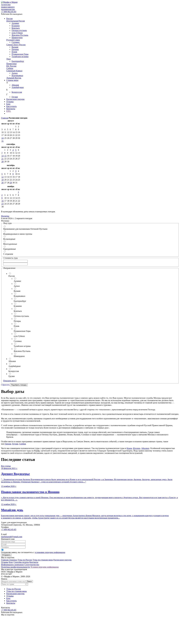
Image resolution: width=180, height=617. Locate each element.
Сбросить (5, 385)
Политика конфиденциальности (15, 567)
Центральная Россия (15, 21)
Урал (8, 59)
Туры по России (25, 560)
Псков (14, 52)
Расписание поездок (15, 99)
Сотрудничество (31, 564)
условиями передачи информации (50, 552)
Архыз (15, 73)
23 (2, 204)
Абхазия (15, 85)
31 (2, 141)
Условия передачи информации (44, 567)
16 (2, 201)
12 (2, 177)
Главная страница (9, 560)
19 (2, 180)
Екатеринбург (18, 61)
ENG (8, 111)
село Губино (17, 33)
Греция (8, 444)
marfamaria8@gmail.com (11, 537)
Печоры (15, 49)
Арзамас (15, 23)
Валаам (15, 47)
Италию (136, 448)
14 (2, 156)
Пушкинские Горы (20, 54)
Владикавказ (17, 75)
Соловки (16, 42)
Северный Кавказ (14, 71)
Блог (8, 104)
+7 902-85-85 (8, 12)
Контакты (10, 109)
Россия (9, 18)
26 (2, 183)
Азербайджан (18, 87)
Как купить (11, 106)
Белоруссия (17, 92)
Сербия (22, 444)
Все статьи (6, 466)
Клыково (16, 26)
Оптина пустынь (19, 30)
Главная (4, 118)
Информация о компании (12, 564)
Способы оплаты (21, 562)
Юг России (11, 66)
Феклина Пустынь (20, 35)
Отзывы (10, 101)
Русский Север (13, 40)
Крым (129, 448)
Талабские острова (20, 56)
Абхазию (145, 448)
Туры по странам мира (43, 560)
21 (2, 159)
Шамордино (17, 37)
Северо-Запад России (16, 45)
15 (5, 156)
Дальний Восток (13, 78)
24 (2, 138)
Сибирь (9, 68)
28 (2, 161)
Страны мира (12, 80)
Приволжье (11, 63)
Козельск (16, 28)
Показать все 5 (9, 381)
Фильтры (5, 216)
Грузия (15, 97)
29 (11, 183)
